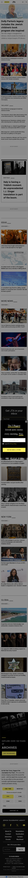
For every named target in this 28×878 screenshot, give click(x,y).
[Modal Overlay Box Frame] (14, 439)
